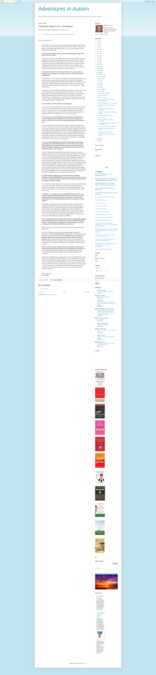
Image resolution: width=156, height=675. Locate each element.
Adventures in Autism (63, 9)
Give (96, 151)
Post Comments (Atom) (50, 294)
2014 (98, 55)
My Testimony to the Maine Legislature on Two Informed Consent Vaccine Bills (105, 239)
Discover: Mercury (102, 97)
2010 (98, 64)
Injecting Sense (101, 342)
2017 (98, 49)
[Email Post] (51, 279)
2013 (98, 58)
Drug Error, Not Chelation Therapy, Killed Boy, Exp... (106, 100)
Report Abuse (99, 145)
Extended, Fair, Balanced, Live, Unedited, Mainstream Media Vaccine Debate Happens (105, 184)
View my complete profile (101, 34)
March (99, 87)
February (100, 89)
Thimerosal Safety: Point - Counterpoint (107, 103)
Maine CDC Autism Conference (102, 211)
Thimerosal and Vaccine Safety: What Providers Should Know (58, 34)
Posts (98, 268)
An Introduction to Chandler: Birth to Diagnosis (105, 197)
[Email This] (54, 280)
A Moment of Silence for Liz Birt (105, 132)
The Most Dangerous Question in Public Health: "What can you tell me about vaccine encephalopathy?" (105, 245)
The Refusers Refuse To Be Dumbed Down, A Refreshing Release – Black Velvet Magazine (106, 303)
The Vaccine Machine (102, 318)
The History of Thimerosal (101, 200)
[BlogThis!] (56, 280)
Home (64, 292)
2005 (98, 138)
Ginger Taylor (109, 25)
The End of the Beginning (102, 324)
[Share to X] (57, 280)
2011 (98, 62)
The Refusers (100, 300)
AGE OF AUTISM (101, 290)
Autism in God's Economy (101, 208)
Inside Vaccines (101, 335)
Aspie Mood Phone (102, 95)
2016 (98, 51)
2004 (98, 140)
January (100, 91)
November (100, 76)
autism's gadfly (101, 295)
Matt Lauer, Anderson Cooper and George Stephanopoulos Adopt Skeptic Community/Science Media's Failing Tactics (106, 224)
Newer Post (41, 292)
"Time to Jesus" (101, 117)
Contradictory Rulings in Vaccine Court (103, 214)
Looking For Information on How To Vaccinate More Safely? (106, 193)
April (99, 85)
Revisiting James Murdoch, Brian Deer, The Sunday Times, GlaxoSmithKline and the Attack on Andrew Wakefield (106, 230)
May (99, 83)
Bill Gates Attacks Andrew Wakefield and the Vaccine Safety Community (105, 235)
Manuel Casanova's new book (103, 296)
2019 (98, 45)
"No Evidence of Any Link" (101, 205)
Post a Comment (45, 288)
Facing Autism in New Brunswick (105, 308)
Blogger (84, 663)
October (100, 78)
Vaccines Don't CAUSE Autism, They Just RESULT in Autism (101, 614)
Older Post (86, 292)
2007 (98, 70)
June (99, 80)
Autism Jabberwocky (102, 323)
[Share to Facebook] (59, 280)
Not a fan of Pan (100, 319)
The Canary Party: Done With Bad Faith (103, 249)
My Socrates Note (101, 328)
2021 (98, 41)
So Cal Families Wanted (104, 93)
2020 (98, 43)
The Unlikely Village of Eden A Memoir (105, 291)
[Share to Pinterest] (61, 280)
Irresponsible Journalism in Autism (102, 220)
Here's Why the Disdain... (100, 203)
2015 (98, 53)
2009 (98, 66)
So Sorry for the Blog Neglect (105, 115)
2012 (98, 60)
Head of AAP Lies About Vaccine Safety (104, 217)
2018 (98, 47)
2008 (98, 68)
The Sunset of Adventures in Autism (106, 573)
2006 (98, 72)
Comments (100, 271)
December (100, 74)
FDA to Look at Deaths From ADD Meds (107, 126)
